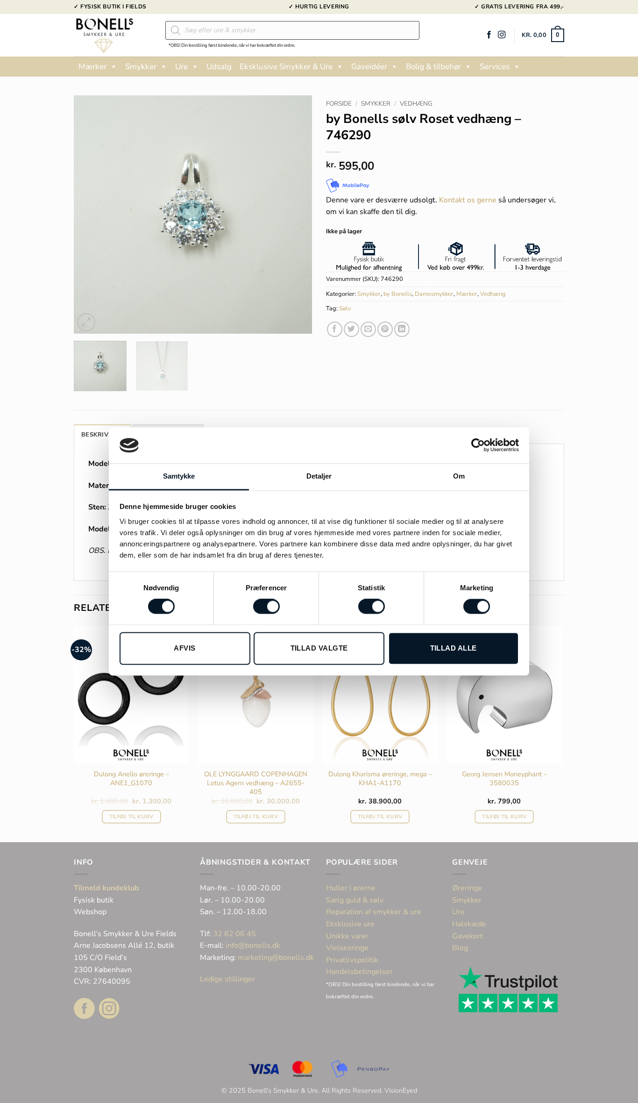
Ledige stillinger (227, 979)
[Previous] (90, 214)
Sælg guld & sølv (354, 900)
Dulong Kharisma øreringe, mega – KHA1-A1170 (380, 778)
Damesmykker (434, 294)
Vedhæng (416, 103)
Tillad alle (453, 648)
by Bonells (397, 294)
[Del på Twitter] (351, 329)
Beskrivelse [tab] (102, 434)
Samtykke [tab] (179, 476)
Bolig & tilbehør (433, 66)
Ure (181, 66)
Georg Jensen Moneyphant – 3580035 (504, 778)
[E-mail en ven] (368, 329)
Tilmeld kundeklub (106, 888)
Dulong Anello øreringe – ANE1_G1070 (131, 778)
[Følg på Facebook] (489, 35)
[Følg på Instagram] (501, 35)
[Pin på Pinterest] (385, 329)
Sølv (345, 308)
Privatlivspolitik (352, 960)
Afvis (184, 648)
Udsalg (219, 66)
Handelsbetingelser (359, 972)
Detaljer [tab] (319, 476)
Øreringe (467, 888)
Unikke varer (347, 936)
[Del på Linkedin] (402, 329)
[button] (543, 35)
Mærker (92, 66)
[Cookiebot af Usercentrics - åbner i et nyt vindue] (478, 445)
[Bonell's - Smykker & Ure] (112, 35)
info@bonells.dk (253, 945)
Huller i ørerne (351, 888)
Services (495, 66)
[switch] (266, 606)
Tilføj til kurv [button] (131, 816)
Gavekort (467, 936)
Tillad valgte (319, 648)
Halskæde (469, 924)
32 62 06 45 (234, 934)
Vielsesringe (348, 948)
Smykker (140, 66)
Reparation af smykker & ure (373, 912)
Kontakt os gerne (467, 200)
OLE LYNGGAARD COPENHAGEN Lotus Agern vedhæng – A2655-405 (255, 783)
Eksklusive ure (350, 924)
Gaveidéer (369, 66)
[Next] (295, 214)
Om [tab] (459, 476)
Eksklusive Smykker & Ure (286, 66)
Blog (460, 948)
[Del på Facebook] (334, 329)
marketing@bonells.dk (276, 958)
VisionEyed (400, 1090)
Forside (339, 103)
